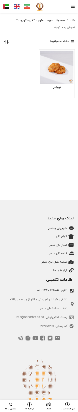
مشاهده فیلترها (59, 41)
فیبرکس (56, 87)
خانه (72, 20)
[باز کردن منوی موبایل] (73, 6)
